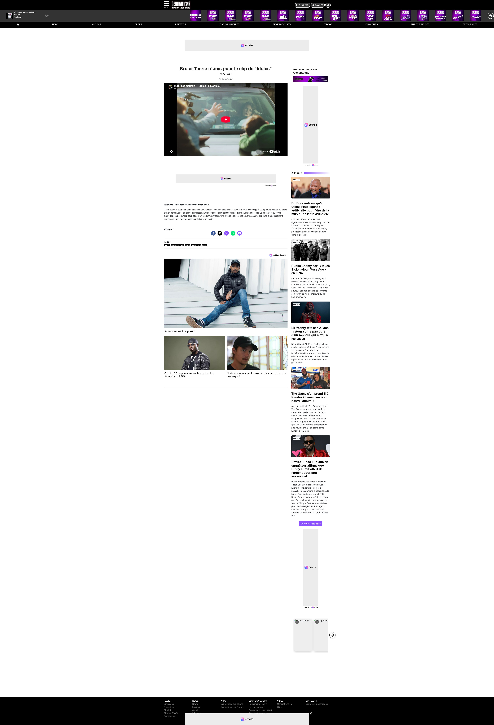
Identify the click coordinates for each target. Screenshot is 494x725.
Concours (371, 24)
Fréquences (470, 24)
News (55, 24)
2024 (204, 245)
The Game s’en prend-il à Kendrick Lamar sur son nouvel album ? (309, 397)
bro (199, 245)
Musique (97, 24)
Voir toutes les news (311, 523)
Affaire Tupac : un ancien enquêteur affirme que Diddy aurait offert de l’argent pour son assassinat (309, 469)
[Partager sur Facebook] (213, 234)
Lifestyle (181, 24)
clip (182, 245)
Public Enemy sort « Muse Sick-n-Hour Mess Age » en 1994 (310, 269)
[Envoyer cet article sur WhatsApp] (232, 234)
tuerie (194, 245)
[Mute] (47, 16)
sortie (188, 245)
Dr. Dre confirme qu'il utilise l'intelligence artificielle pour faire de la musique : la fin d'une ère (310, 208)
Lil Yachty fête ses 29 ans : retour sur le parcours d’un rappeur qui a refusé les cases (310, 333)
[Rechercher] (328, 5)
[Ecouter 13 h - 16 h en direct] (310, 79)
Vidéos (328, 24)
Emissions (169, 704)
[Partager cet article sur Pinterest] (226, 234)
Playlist (167, 710)
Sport (138, 24)
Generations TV (282, 24)
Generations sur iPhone (232, 704)
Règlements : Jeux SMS (260, 710)
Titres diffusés (420, 24)
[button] (303, 635)
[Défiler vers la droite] (332, 635)
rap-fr (167, 245)
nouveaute (175, 245)
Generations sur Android (232, 707)
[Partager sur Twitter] (219, 234)
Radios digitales (229, 24)
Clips (279, 707)
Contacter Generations (317, 704)
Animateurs (169, 707)
